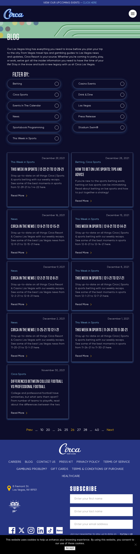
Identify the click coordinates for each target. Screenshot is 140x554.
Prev (29, 430)
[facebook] (12, 530)
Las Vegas (84, 105)
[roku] (59, 530)
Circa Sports (20, 94)
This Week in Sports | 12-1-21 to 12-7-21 (99, 278)
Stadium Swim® (88, 127)
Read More (17, 195)
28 (85, 430)
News (16, 116)
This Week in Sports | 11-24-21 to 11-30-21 (101, 330)
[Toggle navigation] (133, 14)
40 (97, 430)
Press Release (87, 116)
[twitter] (21, 530)
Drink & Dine (85, 94)
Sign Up (126, 534)
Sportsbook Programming (28, 127)
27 (79, 430)
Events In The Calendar (27, 105)
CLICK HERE (90, 2)
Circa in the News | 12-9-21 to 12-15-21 (35, 226)
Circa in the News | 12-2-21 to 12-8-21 (34, 278)
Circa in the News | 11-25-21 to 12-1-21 (35, 330)
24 (60, 430)
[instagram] (31, 530)
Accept (70, 548)
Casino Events (87, 84)
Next (110, 430)
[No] (135, 544)
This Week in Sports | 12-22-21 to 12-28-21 (37, 169)
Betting (17, 84)
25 (66, 430)
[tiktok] (50, 530)
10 (41, 430)
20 (48, 430)
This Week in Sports (24, 138)
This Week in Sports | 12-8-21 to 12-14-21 (100, 226)
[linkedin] (40, 530)
